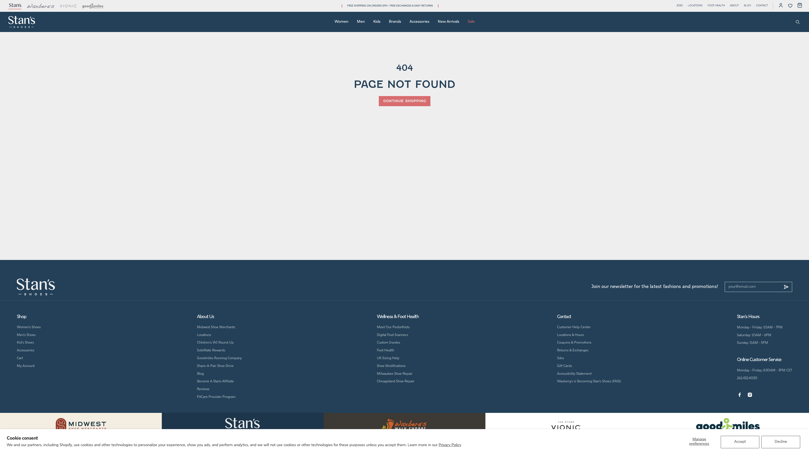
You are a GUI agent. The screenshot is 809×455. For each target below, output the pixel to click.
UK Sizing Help (388, 358)
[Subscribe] (786, 287)
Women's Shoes (29, 327)
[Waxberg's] (41, 5)
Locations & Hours (570, 335)
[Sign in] (780, 6)
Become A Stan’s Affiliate (215, 381)
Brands (395, 22)
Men (361, 22)
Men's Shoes (26, 335)
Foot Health (716, 5)
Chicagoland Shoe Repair (395, 381)
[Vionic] (68, 5)
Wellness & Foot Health (398, 316)
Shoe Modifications (391, 366)
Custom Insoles (388, 342)
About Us (205, 316)
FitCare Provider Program (216, 397)
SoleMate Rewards (211, 350)
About (734, 5)
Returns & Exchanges (572, 350)
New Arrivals (448, 22)
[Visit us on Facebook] (739, 395)
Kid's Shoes (25, 342)
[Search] (798, 22)
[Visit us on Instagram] (750, 395)
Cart (20, 358)
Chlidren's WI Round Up (215, 342)
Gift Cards (564, 366)
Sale (471, 22)
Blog (747, 5)
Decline (781, 442)
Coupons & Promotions (574, 342)
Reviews (203, 389)
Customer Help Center (574, 327)
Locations (695, 5)
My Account (26, 366)
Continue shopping (404, 101)
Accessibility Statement (574, 374)
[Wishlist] (790, 6)
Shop (21, 316)
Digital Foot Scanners (392, 335)
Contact (762, 5)
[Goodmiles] (92, 5)
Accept (740, 442)
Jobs (679, 5)
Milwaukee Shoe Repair (395, 374)
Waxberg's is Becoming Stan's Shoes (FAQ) (589, 381)
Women (341, 22)
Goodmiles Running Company (219, 358)
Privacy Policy (450, 445)
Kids (376, 22)
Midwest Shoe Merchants (216, 327)
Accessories (419, 22)
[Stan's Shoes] (21, 22)
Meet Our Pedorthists (393, 327)
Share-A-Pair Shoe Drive (215, 366)
